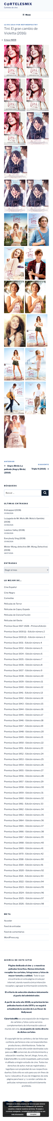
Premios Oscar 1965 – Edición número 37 (24, 826)
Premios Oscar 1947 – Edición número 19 (23, 726)
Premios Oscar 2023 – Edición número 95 (24, 887)
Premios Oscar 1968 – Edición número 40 (24, 843)
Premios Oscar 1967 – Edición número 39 (24, 837)
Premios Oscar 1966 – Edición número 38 (24, 831)
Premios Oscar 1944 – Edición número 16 (23, 709)
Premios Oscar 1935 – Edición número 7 (23, 659)
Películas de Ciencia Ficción (17, 615)
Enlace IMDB (10, 40)
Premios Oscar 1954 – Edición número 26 (24, 765)
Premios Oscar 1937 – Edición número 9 (23, 670)
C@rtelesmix (18, 4)
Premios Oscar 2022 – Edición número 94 (24, 881)
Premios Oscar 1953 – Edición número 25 (24, 759)
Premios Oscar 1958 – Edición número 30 (24, 787)
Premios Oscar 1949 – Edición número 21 (23, 737)
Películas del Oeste (13, 620)
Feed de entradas (12, 926)
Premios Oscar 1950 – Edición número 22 (23, 743)
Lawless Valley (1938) (14, 530)
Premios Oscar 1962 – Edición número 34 (24, 809)
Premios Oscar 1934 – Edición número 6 (23, 654)
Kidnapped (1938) (12, 510)
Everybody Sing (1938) (14, 538)
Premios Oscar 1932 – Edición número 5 (23, 648)
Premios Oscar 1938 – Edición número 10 (23, 676)
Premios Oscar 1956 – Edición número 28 (24, 776)
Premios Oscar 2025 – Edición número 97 (24, 898)
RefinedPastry (29, 25)
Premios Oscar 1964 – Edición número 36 (24, 820)
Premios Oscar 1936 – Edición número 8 (23, 665)
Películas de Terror (13, 604)
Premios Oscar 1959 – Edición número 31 (23, 793)
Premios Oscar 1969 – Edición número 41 (23, 848)
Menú (28, 15)
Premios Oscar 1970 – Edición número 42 (23, 854)
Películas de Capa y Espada (17, 609)
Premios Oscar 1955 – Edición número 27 (23, 770)
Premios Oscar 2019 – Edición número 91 (23, 865)
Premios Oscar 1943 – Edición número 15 (23, 704)
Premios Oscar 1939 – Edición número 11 (23, 681)
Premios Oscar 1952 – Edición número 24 (23, 754)
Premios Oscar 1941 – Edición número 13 (23, 693)
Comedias (9, 598)
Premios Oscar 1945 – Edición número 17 (23, 715)
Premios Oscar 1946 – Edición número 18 (23, 720)
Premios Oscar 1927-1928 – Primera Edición (25, 626)
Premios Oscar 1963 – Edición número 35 (24, 815)
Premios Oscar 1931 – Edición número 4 (23, 643)
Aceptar (33, 1114)
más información (17, 1114)
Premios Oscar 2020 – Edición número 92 (24, 870)
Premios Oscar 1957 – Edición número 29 (23, 781)
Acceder (8, 921)
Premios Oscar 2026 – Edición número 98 (24, 904)
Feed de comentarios (14, 932)
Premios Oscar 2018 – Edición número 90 (24, 859)
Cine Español (10, 587)
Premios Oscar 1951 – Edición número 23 (23, 748)
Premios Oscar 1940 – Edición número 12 (23, 687)
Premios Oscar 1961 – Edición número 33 (23, 804)
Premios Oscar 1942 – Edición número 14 (23, 698)
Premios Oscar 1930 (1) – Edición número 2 (24, 631)
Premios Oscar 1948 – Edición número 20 (24, 731)
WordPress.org (11, 937)
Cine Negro (9, 593)
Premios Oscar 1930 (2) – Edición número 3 (24, 637)
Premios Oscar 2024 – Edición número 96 (24, 893)
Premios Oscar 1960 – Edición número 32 (24, 798)
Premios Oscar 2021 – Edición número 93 (23, 876)
